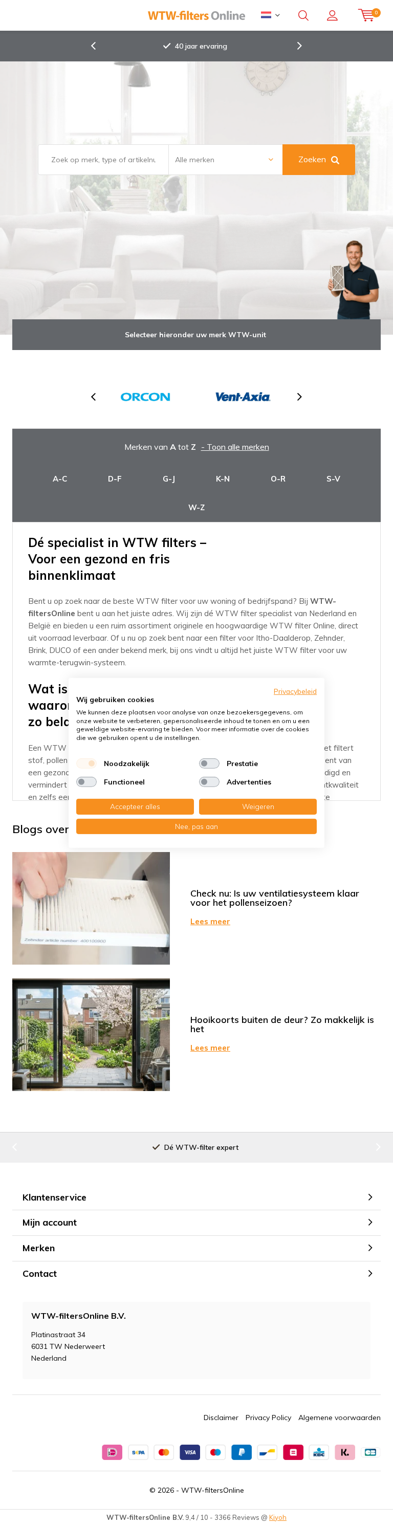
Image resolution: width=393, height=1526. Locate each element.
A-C (60, 479)
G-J (169, 479)
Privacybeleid (295, 691)
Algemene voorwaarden (339, 1417)
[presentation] (98, 46)
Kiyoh (278, 1517)
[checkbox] (86, 763)
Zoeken (312, 159)
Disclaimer (221, 1417)
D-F (115, 479)
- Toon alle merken (235, 447)
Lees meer (210, 921)
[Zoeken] (303, 15)
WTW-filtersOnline (212, 1490)
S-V (333, 479)
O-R (278, 479)
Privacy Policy (268, 1417)
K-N (223, 479)
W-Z (196, 507)
